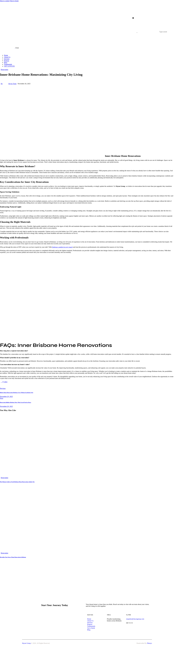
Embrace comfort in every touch (62, 247)
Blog (88, 630)
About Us (90, 621)
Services (90, 622)
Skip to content (5, 1)
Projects (89, 624)
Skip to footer (14, 1)
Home (89, 619)
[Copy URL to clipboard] (19, 385)
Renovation (4, 69)
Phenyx (149, 643)
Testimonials (91, 626)
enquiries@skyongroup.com (135, 619)
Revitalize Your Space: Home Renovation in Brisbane (13, 557)
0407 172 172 (129, 623)
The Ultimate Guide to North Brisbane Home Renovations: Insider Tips (17, 481)
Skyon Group (26, 643)
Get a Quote (91, 628)
